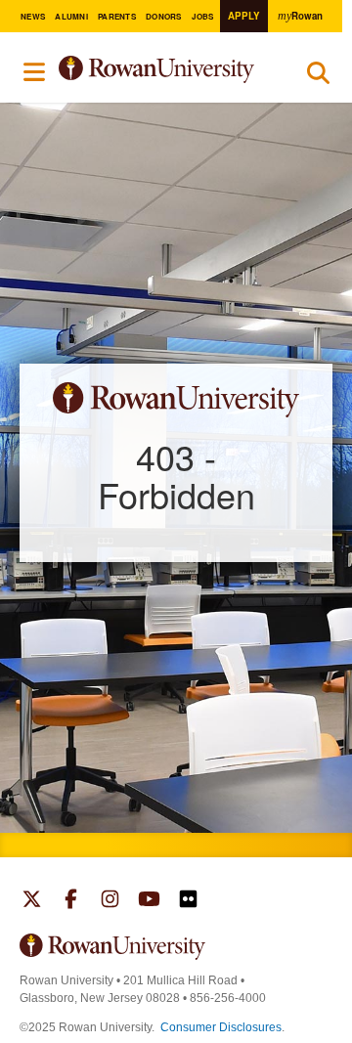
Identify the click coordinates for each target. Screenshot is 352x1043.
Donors (163, 16)
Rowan (300, 15)
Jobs (203, 16)
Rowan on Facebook (71, 901)
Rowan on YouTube (149, 901)
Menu (35, 72)
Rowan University (168, 70)
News (33, 16)
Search (318, 77)
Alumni (71, 16)
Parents (117, 16)
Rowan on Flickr (188, 901)
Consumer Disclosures (221, 1027)
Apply (244, 15)
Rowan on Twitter (32, 901)
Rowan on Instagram (110, 901)
